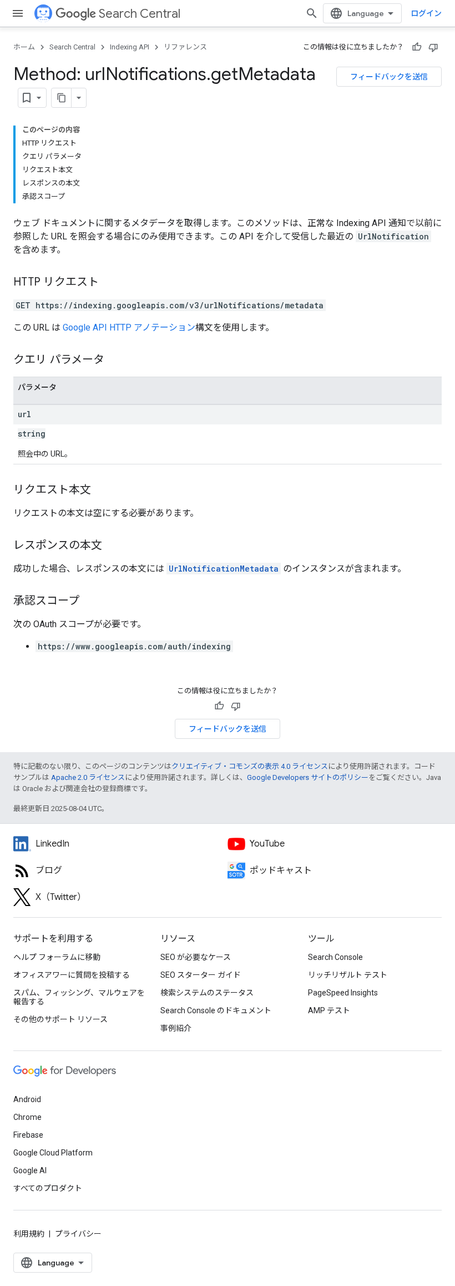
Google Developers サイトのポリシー (307, 777)
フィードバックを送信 (389, 77)
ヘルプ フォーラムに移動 (56, 957)
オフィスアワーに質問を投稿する (71, 974)
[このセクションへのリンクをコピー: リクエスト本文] (102, 490)
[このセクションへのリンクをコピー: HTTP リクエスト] (110, 282)
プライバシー (78, 1233)
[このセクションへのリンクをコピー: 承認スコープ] (90, 601)
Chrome (27, 1117)
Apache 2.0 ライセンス (88, 777)
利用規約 (28, 1233)
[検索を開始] (311, 13)
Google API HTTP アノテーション (129, 327)
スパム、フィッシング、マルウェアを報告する (79, 997)
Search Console (335, 957)
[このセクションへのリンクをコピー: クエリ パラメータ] (115, 360)
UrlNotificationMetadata (224, 568)
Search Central (139, 13)
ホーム (24, 47)
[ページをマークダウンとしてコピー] (62, 97)
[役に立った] (416, 47)
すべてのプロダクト (47, 1188)
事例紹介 (175, 1028)
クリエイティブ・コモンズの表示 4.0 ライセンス (249, 766)
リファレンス (185, 47)
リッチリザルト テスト (347, 974)
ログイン (426, 13)
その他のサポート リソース (60, 1019)
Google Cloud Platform (53, 1152)
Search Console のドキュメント (215, 1010)
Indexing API (129, 47)
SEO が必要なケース (195, 957)
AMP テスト (329, 1010)
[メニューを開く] (18, 13)
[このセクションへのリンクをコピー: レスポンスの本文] (113, 546)
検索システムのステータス (207, 992)
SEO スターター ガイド (200, 974)
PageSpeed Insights (343, 992)
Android (27, 1099)
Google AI (30, 1170)
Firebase (28, 1134)
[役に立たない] (433, 47)
